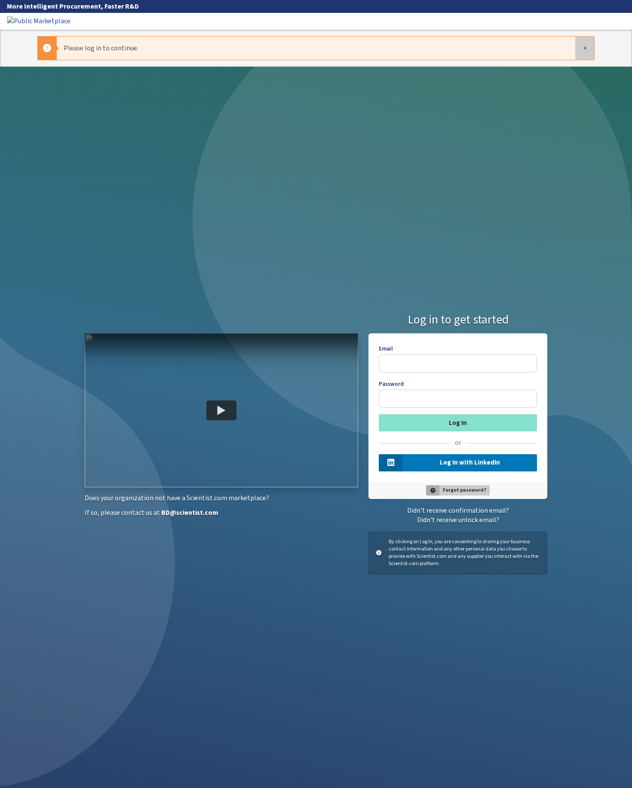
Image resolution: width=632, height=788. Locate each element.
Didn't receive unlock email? (458, 520)
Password (391, 384)
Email (386, 348)
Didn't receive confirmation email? (458, 510)
